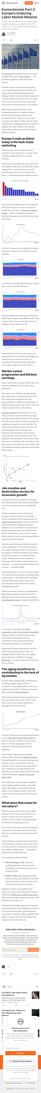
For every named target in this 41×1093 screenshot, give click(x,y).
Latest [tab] (9, 987)
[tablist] (7, 987)
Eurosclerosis (25, 76)
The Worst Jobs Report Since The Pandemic (14, 994)
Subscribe (29, 3)
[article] (20, 999)
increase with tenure (29, 757)
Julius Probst (11, 33)
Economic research (9, 412)
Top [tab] (4, 987)
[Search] (37, 987)
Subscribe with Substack (22, 1061)
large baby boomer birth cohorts (21, 738)
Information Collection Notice (22, 957)
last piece (8, 73)
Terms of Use (31, 955)
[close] (35, 1019)
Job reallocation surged (11, 600)
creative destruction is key (12, 522)
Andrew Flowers (12, 1002)
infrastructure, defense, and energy (24, 894)
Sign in (36, 3)
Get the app (31, 1083)
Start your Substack (15, 1083)
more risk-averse (22, 692)
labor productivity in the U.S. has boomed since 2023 (20, 631)
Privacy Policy (18, 1068)
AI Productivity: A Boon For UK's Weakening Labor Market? (13, 1013)
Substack (10, 1089)
